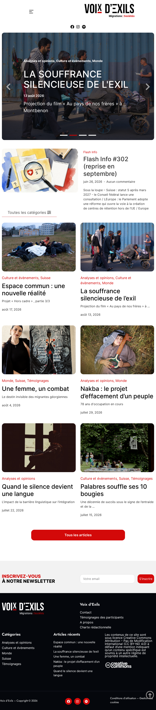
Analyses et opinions (39, 61)
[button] (64, 135)
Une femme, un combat (35, 388)
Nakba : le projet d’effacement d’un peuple (116, 392)
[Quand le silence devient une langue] (39, 447)
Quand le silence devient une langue (37, 490)
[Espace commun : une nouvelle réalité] (39, 247)
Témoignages (38, 381)
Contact (86, 612)
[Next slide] (147, 86)
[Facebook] (72, 27)
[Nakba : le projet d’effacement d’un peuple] (117, 349)
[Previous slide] (8, 86)
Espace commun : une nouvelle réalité (33, 289)
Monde (97, 61)
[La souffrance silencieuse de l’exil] (117, 247)
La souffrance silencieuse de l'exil (76, 79)
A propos (86, 622)
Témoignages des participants (101, 617)
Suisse (45, 278)
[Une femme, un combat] (39, 349)
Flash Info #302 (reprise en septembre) (105, 166)
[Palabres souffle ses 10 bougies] (117, 447)
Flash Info (90, 152)
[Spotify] (84, 27)
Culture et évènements (73, 61)
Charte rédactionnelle (95, 627)
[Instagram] (78, 27)
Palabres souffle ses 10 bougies (113, 490)
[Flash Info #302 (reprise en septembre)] (40, 170)
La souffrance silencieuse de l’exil (108, 294)
